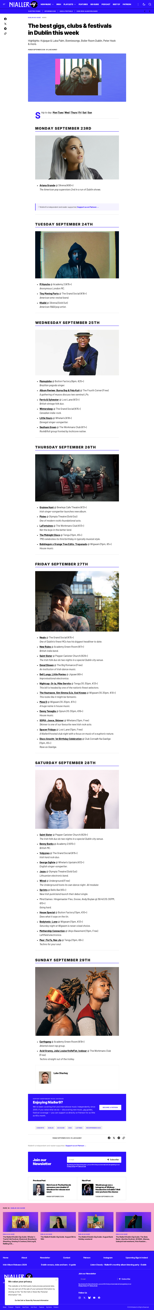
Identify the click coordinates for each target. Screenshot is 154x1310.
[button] (4, 4)
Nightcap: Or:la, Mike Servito (55, 683)
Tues (60, 112)
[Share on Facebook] (5, 19)
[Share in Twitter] (5, 23)
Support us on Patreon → (88, 207)
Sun (90, 112)
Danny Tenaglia (48, 711)
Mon (55, 112)
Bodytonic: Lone (49, 921)
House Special (47, 912)
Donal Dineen (47, 665)
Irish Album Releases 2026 (15, 1264)
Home (5, 1257)
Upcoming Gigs (50, 11)
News (44, 17)
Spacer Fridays (48, 729)
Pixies (43, 516)
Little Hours (46, 418)
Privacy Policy (71, 1166)
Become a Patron (110, 1107)
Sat (84, 112)
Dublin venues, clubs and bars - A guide (58, 1264)
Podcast (10, 1307)
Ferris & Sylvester (49, 399)
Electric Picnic (34, 11)
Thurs (74, 112)
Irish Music (34, 1307)
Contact (66, 1257)
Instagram (107, 1257)
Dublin (50, 1128)
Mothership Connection (52, 930)
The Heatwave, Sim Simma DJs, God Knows (63, 692)
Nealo (43, 637)
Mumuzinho (46, 381)
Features (41, 1307)
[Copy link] (5, 33)
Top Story (48, 1138)
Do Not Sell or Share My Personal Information (31, 1300)
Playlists (17, 1307)
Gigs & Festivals (66, 11)
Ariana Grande (47, 185)
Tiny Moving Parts (49, 293)
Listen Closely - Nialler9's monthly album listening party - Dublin (118, 1264)
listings (79, 1128)
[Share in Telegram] (5, 28)
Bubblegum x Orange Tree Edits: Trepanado (63, 544)
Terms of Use (82, 1166)
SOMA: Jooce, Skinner (52, 720)
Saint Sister (46, 655)
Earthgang (45, 1041)
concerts (40, 1128)
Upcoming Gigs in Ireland (137, 1257)
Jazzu (43, 871)
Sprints (44, 889)
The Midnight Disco (50, 534)
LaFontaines (46, 525)
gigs (70, 1128)
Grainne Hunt (47, 507)
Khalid (43, 302)
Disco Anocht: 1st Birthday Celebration (61, 738)
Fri (80, 112)
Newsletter (45, 1257)
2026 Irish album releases (87, 11)
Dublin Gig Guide (34, 17)
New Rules (45, 646)
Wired (43, 880)
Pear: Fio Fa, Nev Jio (50, 940)
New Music (25, 1307)
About (24, 1257)
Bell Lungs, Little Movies (53, 674)
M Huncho (45, 284)
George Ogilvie (47, 862)
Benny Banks (47, 843)
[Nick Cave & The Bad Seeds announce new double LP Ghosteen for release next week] (52, 1188)
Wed (67, 112)
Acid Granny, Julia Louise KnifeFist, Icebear (63, 1050)
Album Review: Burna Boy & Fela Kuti (60, 390)
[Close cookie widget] (56, 1280)
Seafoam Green (48, 427)
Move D (43, 701)
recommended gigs (93, 1128)
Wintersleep (46, 408)
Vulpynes (45, 853)
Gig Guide (61, 1128)
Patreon (86, 1257)
